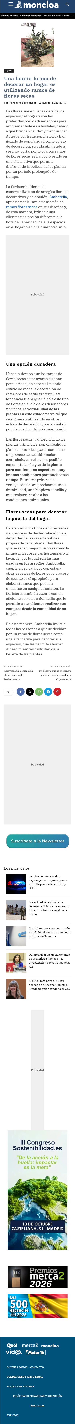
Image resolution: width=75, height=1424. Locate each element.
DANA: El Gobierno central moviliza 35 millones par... (46, 16)
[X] (30, 692)
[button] (67, 4)
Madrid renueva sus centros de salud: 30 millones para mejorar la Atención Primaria (50, 932)
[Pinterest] (57, 692)
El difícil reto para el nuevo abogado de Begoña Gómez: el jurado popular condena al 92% (49, 985)
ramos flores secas (21, 207)
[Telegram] (48, 692)
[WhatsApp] (39, 692)
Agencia (8, 70)
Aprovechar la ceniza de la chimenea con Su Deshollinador (19, 675)
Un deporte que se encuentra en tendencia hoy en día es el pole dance (55, 675)
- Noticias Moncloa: (30, 15)
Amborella (58, 197)
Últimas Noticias (9, 15)
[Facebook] (21, 692)
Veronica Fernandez (23, 103)
